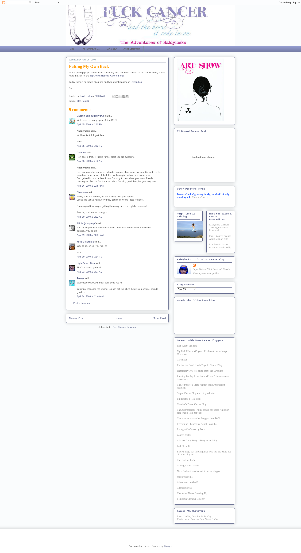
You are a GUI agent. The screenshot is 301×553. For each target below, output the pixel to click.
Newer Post (76, 318)
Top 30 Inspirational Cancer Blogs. (107, 75)
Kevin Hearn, (183, 519)
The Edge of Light (186, 460)
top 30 (86, 101)
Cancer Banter (184, 435)
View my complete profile (206, 273)
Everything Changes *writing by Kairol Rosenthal (219, 227)
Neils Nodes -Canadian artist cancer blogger (198, 471)
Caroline (81, 152)
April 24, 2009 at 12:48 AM (90, 296)
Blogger (168, 546)
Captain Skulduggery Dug (91, 115)
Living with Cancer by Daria (191, 429)
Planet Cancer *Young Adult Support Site (220, 237)
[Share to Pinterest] (127, 96)
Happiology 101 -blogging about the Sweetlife (200, 371)
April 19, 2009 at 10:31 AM (90, 235)
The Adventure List (90, 49)
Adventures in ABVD (187, 482)
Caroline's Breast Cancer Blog (191, 404)
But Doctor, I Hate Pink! (189, 399)
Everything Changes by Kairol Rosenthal (197, 424)
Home (118, 318)
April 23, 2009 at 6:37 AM (89, 272)
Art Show (112, 49)
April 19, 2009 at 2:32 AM (89, 217)
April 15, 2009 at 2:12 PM (89, 146)
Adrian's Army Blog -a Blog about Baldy (197, 440)
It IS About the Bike (187, 345)
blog (79, 101)
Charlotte (82, 192)
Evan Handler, (184, 516)
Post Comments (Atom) (124, 327)
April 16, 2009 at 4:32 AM (89, 161)
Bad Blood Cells (185, 446)
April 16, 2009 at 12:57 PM (90, 186)
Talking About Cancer (188, 465)
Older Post (159, 318)
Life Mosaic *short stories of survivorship (220, 246)
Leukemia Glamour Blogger (191, 499)
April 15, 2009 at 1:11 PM (89, 124)
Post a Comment (81, 303)
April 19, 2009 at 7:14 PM (89, 256)
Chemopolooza (184, 487)
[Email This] (113, 96)
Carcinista (182, 359)
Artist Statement (132, 49)
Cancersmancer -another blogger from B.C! (198, 418)
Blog (72, 49)
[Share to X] (120, 96)
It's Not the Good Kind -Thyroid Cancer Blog (199, 365)
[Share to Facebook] (123, 96)
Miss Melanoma (85, 241)
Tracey (80, 278)
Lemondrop (136, 82)
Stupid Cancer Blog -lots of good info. (196, 393)
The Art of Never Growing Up (192, 493)
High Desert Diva (86, 263)
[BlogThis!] (117, 96)
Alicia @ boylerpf (86, 223)
